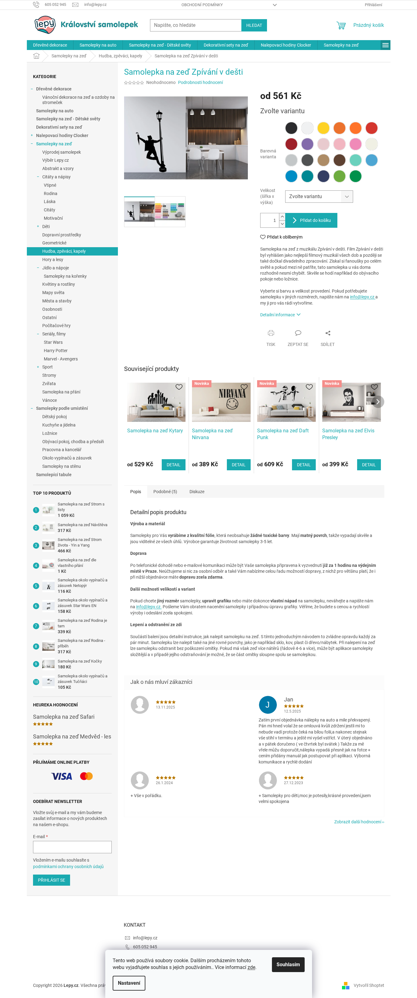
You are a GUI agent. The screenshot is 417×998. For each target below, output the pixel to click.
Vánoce (49, 400)
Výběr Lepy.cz (55, 160)
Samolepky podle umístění (62, 408)
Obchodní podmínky (202, 4)
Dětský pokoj (54, 416)
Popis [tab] (135, 491)
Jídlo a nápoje (55, 267)
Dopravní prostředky (61, 234)
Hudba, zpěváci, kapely (64, 251)
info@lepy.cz (362, 296)
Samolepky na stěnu (61, 466)
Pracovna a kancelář (61, 449)
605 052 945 (145, 946)
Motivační (53, 218)
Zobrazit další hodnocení (357, 821)
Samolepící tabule (54, 474)
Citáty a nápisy (56, 176)
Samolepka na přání (61, 391)
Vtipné (50, 185)
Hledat (254, 25)
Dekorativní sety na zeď (59, 127)
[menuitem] (50, 45)
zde (251, 967)
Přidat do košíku (315, 220)
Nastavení (129, 983)
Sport (47, 366)
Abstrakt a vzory (58, 168)
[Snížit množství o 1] (282, 223)
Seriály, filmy (54, 333)
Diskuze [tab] (197, 491)
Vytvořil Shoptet (369, 985)
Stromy (49, 375)
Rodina (50, 193)
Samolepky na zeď (54, 143)
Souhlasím (288, 964)
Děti (46, 226)
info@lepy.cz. (149, 606)
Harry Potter (56, 350)
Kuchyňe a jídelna (59, 424)
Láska (50, 201)
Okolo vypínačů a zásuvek (67, 457)
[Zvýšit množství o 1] (282, 216)
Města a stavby (57, 300)
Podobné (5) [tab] (165, 491)
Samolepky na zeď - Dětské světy (68, 118)
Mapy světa (53, 292)
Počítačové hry (56, 325)
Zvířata (49, 383)
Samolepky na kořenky (65, 276)
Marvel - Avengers (61, 358)
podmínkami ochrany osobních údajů (68, 866)
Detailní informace (277, 314)
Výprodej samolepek (61, 152)
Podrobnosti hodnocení (200, 82)
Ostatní (49, 317)
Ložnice (49, 433)
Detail (174, 464)
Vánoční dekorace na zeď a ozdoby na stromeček (78, 100)
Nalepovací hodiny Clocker (62, 135)
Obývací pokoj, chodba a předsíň (73, 441)
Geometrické (54, 242)
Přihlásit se (51, 880)
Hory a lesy (52, 259)
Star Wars (53, 342)
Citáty (49, 209)
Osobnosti (52, 309)
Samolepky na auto (54, 110)
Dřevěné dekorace (54, 88)
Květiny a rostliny (58, 284)
